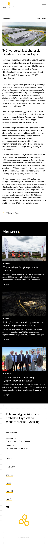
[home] (8, 5)
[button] (44, 5)
